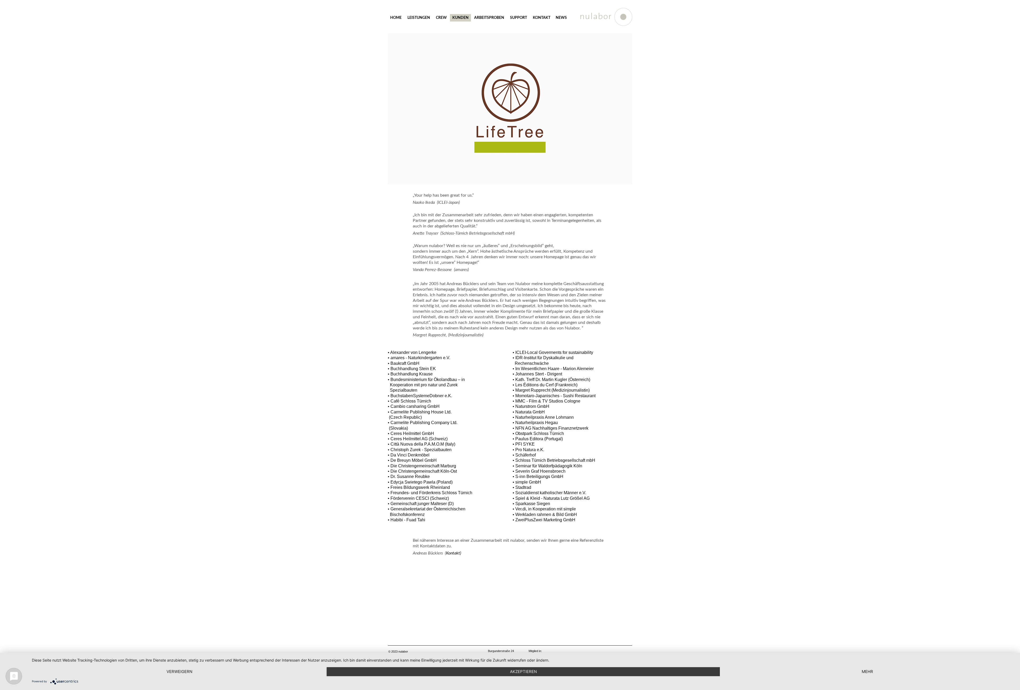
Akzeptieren (523, 671)
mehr (867, 671)
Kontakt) (453, 553)
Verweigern (179, 671)
